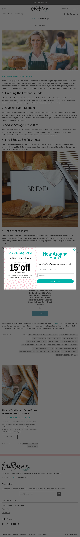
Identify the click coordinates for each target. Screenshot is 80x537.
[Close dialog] (75, 249)
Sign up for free (55, 281)
